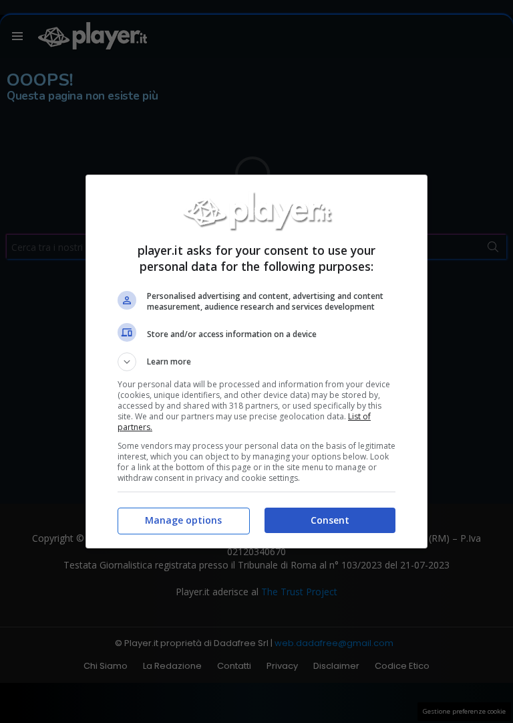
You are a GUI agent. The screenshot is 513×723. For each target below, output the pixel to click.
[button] (256, 361)
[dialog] (257, 361)
